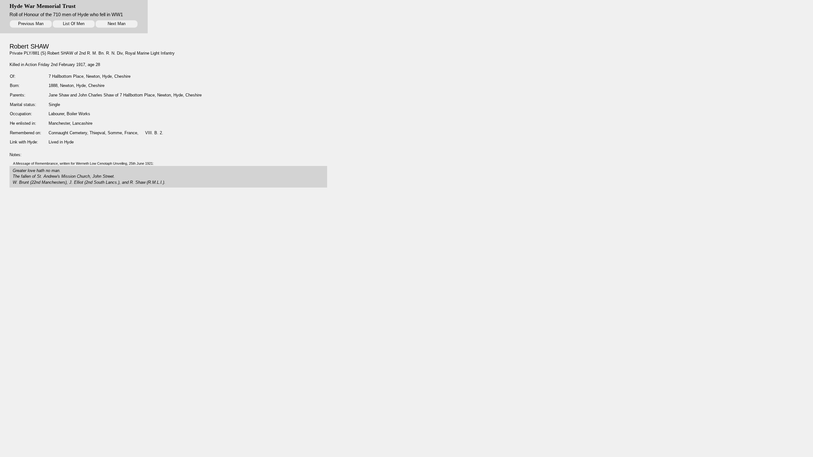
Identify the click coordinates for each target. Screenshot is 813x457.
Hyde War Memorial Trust (43, 6)
